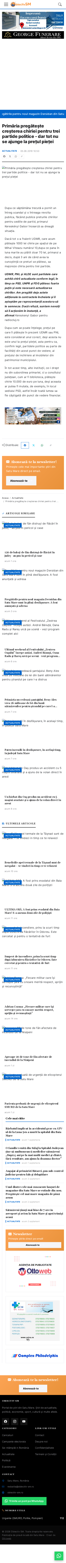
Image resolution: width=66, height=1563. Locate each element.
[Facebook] (4, 156)
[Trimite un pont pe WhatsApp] (58, 1556)
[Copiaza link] (21, 156)
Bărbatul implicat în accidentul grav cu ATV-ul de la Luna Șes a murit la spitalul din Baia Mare (34, 1132)
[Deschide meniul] (6, 4)
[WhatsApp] (16, 156)
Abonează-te (19, 480)
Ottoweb (6, 1538)
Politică (6, 1460)
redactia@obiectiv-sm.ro (20, 1486)
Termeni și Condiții (45, 1454)
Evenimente (9, 1466)
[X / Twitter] (10, 156)
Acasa (5, 498)
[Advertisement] (33, 74)
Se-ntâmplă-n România (15, 1447)
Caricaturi (7, 1435)
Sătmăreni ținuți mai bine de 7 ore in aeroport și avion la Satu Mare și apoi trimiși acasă (34, 1214)
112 (62, 1518)
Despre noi (41, 1441)
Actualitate (9, 151)
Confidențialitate (44, 1447)
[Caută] (60, 4)
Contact (39, 1435)
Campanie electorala (14, 1441)
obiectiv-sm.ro (15, 1492)
